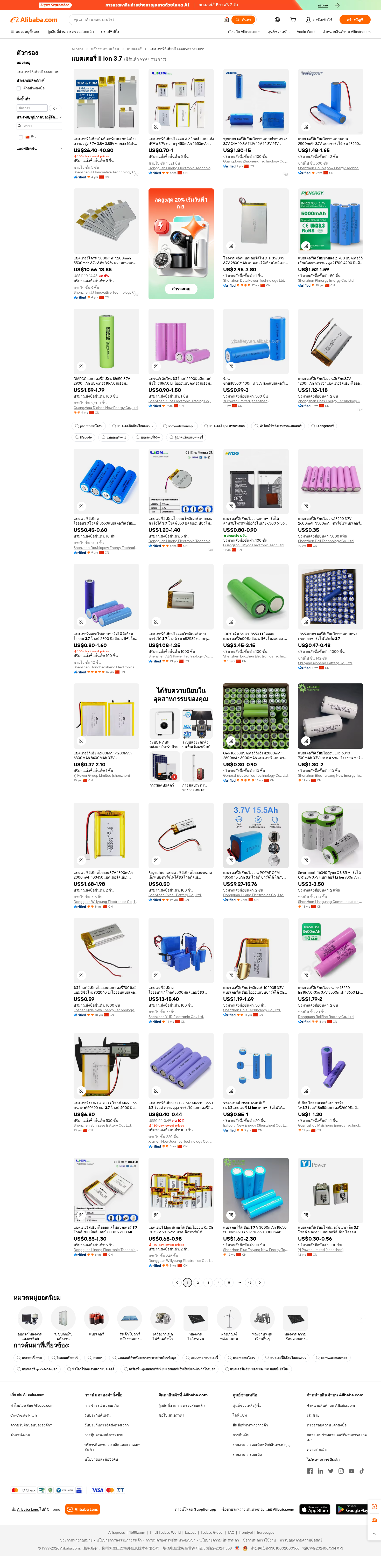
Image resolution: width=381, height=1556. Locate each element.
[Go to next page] (260, 1282)
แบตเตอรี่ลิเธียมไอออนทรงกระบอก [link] (177, 49)
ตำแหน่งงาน (20, 1435)
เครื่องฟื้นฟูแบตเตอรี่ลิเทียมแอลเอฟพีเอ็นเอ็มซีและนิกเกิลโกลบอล (172, 1369)
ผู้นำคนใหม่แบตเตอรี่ (189, 437)
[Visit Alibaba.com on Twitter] (331, 1471)
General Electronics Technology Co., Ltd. (255, 775)
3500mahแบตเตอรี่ (204, 1358)
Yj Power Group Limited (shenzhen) (102, 775)
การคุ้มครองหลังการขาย (103, 1435)
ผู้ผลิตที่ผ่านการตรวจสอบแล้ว (182, 1405)
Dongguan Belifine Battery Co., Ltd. (326, 1017)
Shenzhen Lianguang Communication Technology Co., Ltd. (331, 902)
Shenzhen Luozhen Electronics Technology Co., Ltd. (256, 656)
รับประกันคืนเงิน (97, 1415)
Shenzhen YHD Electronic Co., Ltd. (176, 1017)
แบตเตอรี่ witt (116, 437)
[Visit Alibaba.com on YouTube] (351, 1471)
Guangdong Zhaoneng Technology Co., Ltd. (256, 161)
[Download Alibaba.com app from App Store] (314, 1509)
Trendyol (246, 1532)
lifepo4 (98, 1358)
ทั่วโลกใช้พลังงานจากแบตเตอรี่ (280, 426)
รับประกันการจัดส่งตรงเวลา (106, 1425)
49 (249, 1282)
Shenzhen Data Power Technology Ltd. (254, 280)
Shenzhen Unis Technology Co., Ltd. (252, 1010)
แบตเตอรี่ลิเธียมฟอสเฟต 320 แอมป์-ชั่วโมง (259, 1369)
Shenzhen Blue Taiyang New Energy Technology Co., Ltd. (331, 775)
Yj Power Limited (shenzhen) (246, 401)
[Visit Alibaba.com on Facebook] (310, 1471)
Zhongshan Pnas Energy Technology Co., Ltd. (331, 401)
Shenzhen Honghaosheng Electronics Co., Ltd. (106, 667)
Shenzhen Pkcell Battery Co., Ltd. (175, 895)
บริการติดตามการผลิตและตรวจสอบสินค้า (113, 1447)
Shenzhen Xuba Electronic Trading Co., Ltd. (181, 401)
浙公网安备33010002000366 (275, 1548)
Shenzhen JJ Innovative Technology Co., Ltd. (106, 172)
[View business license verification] (237, 1548)
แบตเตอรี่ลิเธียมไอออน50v (135, 426)
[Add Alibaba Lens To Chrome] (82, 1509)
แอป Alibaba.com (279, 1509)
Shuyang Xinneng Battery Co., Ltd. (325, 663)
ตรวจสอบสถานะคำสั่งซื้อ (327, 1425)
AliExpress (116, 1532)
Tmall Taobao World (165, 1532)
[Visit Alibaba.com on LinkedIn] (320, 1471)
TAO (231, 1532)
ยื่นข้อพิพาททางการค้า (250, 1425)
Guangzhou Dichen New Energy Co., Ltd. (106, 408)
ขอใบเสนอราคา (171, 1415)
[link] (374, 1506)
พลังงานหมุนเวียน (105, 49)
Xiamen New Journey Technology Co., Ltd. (181, 1141)
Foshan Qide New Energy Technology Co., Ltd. (106, 1010)
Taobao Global (212, 1532)
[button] (226, 20)
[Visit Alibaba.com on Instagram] (341, 1471)
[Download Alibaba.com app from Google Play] (353, 1509)
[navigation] (39, 666)
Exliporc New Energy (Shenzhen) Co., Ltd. (256, 1125)
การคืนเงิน (241, 1435)
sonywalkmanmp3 (181, 426)
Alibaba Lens (28, 1509)
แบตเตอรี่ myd (32, 1358)
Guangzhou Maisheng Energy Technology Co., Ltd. (331, 1125)
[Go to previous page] (177, 1282)
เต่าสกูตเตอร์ (325, 426)
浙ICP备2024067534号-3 (322, 1548)
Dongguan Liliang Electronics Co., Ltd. (253, 895)
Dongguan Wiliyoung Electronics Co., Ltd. (106, 902)
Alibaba (77, 49)
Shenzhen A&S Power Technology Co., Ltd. (181, 656)
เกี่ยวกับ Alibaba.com (27, 1394)
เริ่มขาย (313, 1415)
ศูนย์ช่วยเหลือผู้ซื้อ (247, 1405)
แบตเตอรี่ (134, 49)
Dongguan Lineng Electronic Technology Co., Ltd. (181, 168)
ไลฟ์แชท (240, 1415)
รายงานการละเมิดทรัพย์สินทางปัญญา (263, 1445)
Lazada (190, 1532)
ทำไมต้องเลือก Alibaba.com (31, 1405)
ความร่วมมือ (317, 1449)
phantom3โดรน (91, 426)
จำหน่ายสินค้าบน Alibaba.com (331, 1405)
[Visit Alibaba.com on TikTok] (362, 1471)
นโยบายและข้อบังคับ (101, 1459)
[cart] (294, 20)
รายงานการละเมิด (247, 1455)
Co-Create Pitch (23, 1415)
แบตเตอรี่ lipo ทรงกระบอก (227, 426)
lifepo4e (86, 437)
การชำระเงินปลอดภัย (101, 1405)
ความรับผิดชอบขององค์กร (31, 1425)
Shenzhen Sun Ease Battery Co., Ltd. (103, 1125)
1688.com (137, 1532)
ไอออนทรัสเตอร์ (67, 1358)
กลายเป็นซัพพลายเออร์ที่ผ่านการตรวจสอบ (337, 1437)
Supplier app (205, 1509)
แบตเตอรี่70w (150, 437)
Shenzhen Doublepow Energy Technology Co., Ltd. (331, 168)
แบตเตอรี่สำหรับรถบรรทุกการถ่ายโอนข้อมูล (147, 1358)
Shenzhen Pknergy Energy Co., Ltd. (326, 280)
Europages (265, 1532)
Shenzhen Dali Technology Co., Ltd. (326, 541)
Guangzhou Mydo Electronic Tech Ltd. (253, 545)
